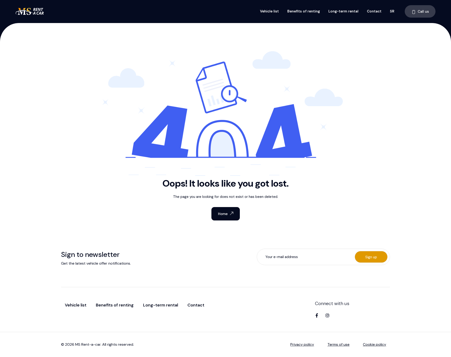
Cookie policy (374, 344)
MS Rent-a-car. (88, 344)
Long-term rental (343, 11)
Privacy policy (302, 344)
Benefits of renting (303, 11)
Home (223, 214)
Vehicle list (269, 11)
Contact (374, 11)
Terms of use (338, 344)
